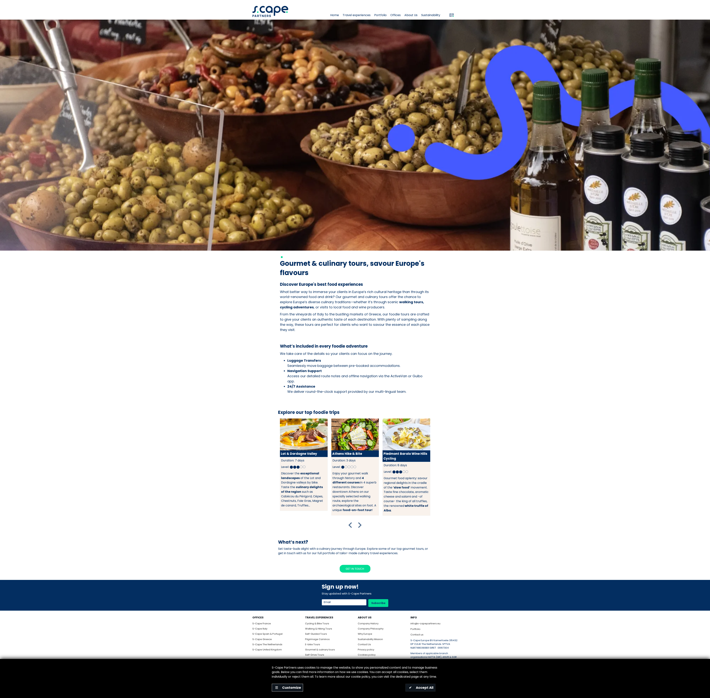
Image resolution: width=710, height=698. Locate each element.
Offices (395, 15)
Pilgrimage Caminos (317, 639)
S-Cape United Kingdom (267, 649)
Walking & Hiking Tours (318, 628)
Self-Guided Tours (316, 634)
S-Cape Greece (262, 639)
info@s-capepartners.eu (425, 623)
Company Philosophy (370, 628)
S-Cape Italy (259, 628)
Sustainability (430, 15)
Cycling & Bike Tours (317, 623)
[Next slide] (359, 525)
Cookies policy (367, 655)
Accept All (421, 687)
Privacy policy (366, 649)
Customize (288, 687)
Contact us (416, 634)
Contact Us (364, 644)
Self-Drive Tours (314, 655)
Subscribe (378, 603)
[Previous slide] (351, 525)
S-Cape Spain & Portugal (267, 634)
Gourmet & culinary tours (320, 649)
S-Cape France (261, 623)
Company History (368, 623)
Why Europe (365, 634)
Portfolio (380, 15)
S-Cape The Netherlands (267, 644)
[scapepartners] (270, 11)
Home (334, 15)
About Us (410, 15)
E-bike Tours (312, 644)
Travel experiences (357, 15)
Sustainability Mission (370, 639)
